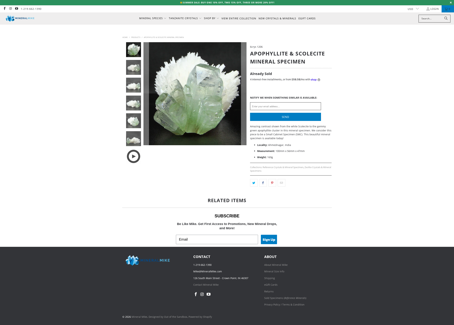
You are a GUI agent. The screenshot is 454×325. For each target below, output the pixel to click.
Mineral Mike (139, 316)
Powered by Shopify (200, 316)
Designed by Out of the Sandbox (168, 316)
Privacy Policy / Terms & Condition (284, 304)
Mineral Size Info (274, 271)
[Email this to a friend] (281, 183)
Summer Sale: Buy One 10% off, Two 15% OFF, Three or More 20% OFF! (228, 2)
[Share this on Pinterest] (272, 183)
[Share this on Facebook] (263, 183)
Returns (269, 291)
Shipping (269, 278)
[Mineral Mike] (20, 18)
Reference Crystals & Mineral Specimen (283, 167)
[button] (153, 18)
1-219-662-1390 (31, 8)
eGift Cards (271, 284)
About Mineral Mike (276, 264)
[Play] (195, 93)
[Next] (244, 93)
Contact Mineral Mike (206, 284)
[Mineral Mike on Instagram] (10, 8)
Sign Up (269, 239)
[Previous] (146, 93)
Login (434, 8)
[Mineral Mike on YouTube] (16, 8)
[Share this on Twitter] (254, 183)
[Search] (446, 19)
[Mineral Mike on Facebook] (4, 8)
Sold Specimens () (285, 298)
